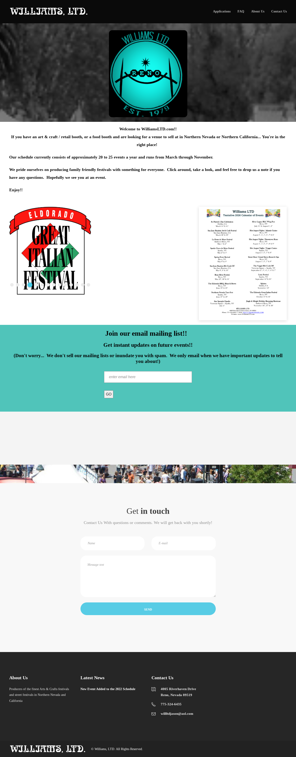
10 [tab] (65, 285)
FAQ (240, 11)
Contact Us (279, 11)
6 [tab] (42, 285)
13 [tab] (82, 285)
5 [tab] (36, 285)
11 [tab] (71, 285)
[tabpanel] (50, 251)
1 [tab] (12, 285)
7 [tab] (48, 285)
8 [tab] (54, 285)
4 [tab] (30, 284)
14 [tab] (88, 285)
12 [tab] (77, 285)
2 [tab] (17, 285)
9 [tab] (59, 285)
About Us (257, 11)
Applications (222, 11)
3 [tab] (23, 285)
